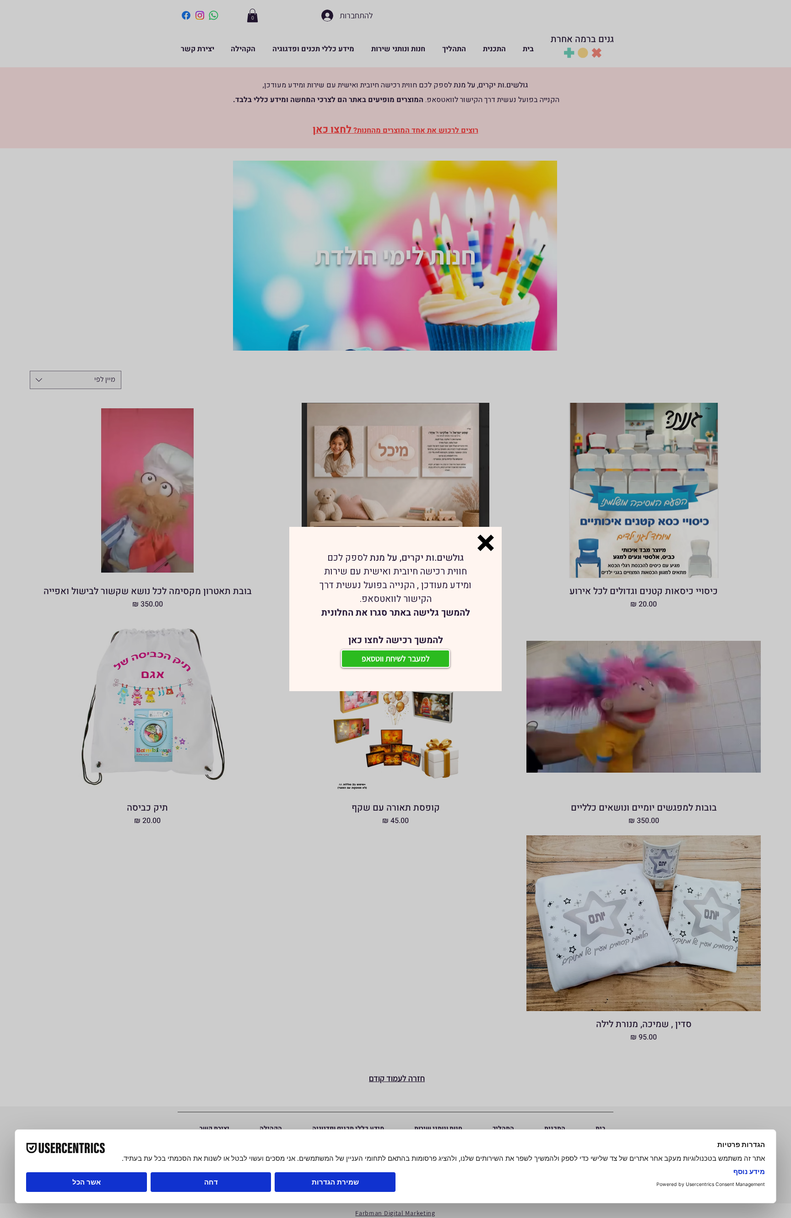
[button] (485, 543)
